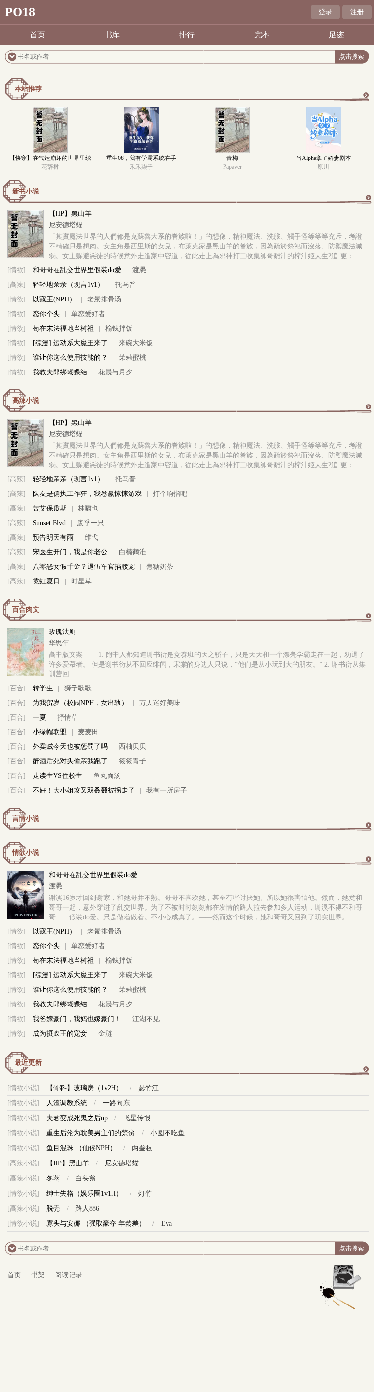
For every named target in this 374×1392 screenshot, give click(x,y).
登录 (325, 12)
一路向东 (116, 1103)
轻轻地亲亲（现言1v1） (68, 284)
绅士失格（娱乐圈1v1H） (84, 1193)
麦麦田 (88, 732)
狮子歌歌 (78, 688)
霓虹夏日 (46, 581)
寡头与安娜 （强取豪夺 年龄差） (96, 1223)
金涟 (105, 1033)
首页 (37, 35)
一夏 (39, 717)
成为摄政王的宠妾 (60, 1033)
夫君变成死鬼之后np (77, 1118)
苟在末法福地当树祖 (63, 328)
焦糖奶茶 (159, 566)
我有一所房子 (166, 790)
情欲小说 (25, 852)
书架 (38, 1275)
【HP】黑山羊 (70, 213)
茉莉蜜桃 (132, 357)
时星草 (81, 581)
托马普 (125, 284)
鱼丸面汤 (107, 775)
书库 (112, 35)
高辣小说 (25, 400)
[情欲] (16, 270)
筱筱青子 (132, 761)
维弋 (91, 537)
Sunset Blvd (49, 523)
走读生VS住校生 (57, 775)
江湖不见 (146, 1018)
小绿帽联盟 (50, 732)
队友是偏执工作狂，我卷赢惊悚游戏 (87, 493)
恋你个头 (46, 313)
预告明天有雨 (53, 537)
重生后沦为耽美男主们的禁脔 (90, 1133)
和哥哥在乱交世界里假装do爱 (77, 270)
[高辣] (16, 284)
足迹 (336, 35)
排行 (187, 35)
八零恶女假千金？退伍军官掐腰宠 (84, 566)
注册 (357, 12)
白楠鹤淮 (132, 552)
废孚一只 (90, 523)
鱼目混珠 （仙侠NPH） (81, 1148)
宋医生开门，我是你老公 (70, 552)
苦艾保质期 (50, 508)
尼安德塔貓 (66, 225)
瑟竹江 (148, 1088)
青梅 (232, 158)
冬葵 (53, 1178)
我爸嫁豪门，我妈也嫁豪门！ (77, 1018)
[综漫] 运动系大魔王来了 (70, 343)
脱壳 (53, 1208)
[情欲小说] (23, 1088)
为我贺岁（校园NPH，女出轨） (80, 702)
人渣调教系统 (66, 1103)
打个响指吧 (170, 493)
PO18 (20, 12)
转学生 (43, 688)
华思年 (59, 643)
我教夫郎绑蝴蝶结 (60, 372)
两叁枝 (142, 1148)
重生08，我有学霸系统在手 (141, 158)
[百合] (16, 688)
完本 (262, 35)
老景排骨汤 (104, 299)
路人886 (87, 1208)
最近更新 (28, 1062)
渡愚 (139, 270)
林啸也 (88, 508)
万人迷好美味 (159, 702)
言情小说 (25, 818)
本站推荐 (28, 88)
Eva (166, 1223)
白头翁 (85, 1178)
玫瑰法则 (62, 631)
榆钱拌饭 (118, 328)
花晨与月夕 (115, 372)
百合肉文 (25, 609)
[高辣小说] (23, 1163)
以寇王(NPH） (54, 299)
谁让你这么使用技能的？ (70, 357)
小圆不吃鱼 (167, 1133)
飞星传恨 (136, 1118)
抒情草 (67, 717)
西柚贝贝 (132, 746)
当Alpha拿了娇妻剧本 (323, 158)
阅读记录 (68, 1275)
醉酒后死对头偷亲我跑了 (70, 761)
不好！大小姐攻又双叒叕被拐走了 (84, 790)
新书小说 (25, 191)
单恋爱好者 (88, 313)
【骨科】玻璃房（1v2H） (84, 1088)
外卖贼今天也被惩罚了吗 (70, 746)
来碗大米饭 (136, 343)
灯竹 (145, 1193)
